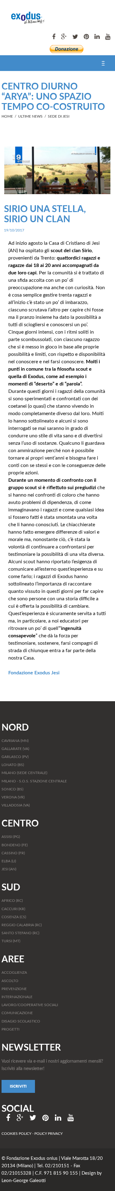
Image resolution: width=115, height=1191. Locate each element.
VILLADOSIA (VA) (16, 805)
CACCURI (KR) (13, 909)
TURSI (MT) (11, 941)
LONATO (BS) (13, 765)
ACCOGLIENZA (14, 972)
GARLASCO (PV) (15, 757)
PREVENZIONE (14, 989)
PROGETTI (10, 1029)
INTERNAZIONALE (17, 997)
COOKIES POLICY (17, 1133)
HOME (7, 116)
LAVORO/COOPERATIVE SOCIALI (30, 1005)
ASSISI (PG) (11, 837)
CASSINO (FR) (13, 853)
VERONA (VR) (13, 797)
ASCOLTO (10, 981)
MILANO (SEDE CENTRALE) (24, 773)
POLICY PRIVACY (48, 1133)
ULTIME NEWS (30, 116)
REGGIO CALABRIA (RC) (22, 925)
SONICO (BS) (12, 789)
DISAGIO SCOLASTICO (21, 1021)
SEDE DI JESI (58, 116)
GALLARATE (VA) (15, 749)
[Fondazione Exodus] (23, 16)
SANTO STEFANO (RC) (20, 933)
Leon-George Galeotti (24, 1180)
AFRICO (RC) (12, 900)
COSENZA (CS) (14, 917)
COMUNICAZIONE (17, 1013)
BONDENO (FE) (15, 845)
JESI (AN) (9, 869)
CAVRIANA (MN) (15, 741)
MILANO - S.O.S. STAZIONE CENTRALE (34, 781)
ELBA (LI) (9, 861)
